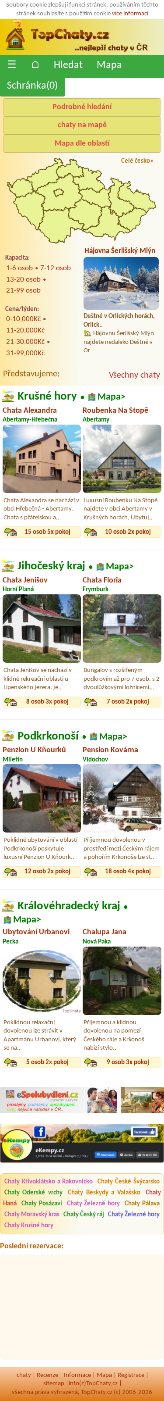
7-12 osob (55, 268)
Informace (77, 1375)
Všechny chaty (134, 375)
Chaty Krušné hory (28, 1225)
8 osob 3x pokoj (47, 702)
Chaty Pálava (142, 1204)
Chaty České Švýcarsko (129, 1182)
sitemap (53, 1383)
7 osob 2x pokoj (128, 702)
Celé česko (135, 161)
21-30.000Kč (25, 342)
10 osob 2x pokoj (128, 532)
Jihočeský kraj (51, 566)
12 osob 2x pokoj (47, 871)
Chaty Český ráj (83, 1215)
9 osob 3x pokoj (128, 1062)
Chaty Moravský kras (31, 1215)
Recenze (47, 1375)
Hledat (68, 65)
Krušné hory (47, 396)
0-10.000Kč (23, 319)
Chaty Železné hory (93, 1204)
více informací (130, 14)
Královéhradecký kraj (68, 906)
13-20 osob (23, 279)
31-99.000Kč (25, 353)
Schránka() (32, 86)
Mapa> (112, 397)
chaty (24, 1375)
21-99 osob (23, 290)
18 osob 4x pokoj (128, 871)
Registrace (131, 1375)
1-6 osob (19, 268)
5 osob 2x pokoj (47, 1062)
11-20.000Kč (25, 330)
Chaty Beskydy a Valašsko (104, 1193)
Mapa (109, 65)
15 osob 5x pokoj (47, 532)
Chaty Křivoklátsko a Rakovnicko (48, 1182)
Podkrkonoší (48, 736)
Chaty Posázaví (41, 1204)
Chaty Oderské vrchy (33, 1193)
